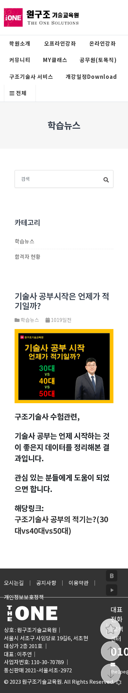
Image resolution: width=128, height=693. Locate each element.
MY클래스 (55, 59)
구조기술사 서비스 (31, 76)
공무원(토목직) (98, 59)
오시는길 (14, 582)
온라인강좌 (102, 43)
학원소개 (20, 43)
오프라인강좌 (60, 43)
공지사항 (46, 582)
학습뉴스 (24, 241)
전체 (21, 93)
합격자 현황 (28, 256)
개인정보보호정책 (24, 597)
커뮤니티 (20, 59)
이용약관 (79, 582)
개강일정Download (91, 76)
